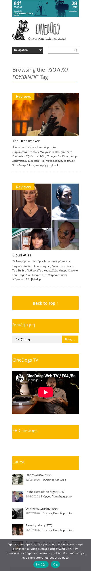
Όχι (55, 564)
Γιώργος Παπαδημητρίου (42, 147)
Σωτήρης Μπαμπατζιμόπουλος (51, 261)
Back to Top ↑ (45, 303)
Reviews (23, 96)
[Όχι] (85, 555)
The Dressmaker (26, 140)
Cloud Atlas (21, 255)
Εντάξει (41, 564)
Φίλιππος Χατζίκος (54, 480)
